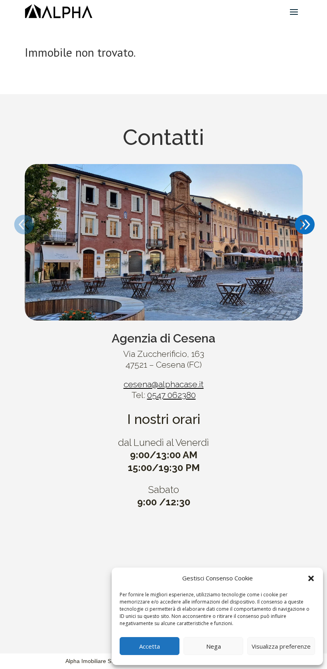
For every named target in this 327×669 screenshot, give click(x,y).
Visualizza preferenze (281, 646)
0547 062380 (171, 395)
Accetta (149, 646)
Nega (213, 646)
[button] (311, 578)
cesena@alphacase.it (164, 384)
